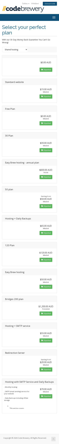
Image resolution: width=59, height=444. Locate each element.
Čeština (25, 3)
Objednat (47, 69)
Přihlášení (35, 3)
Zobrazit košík (50, 4)
